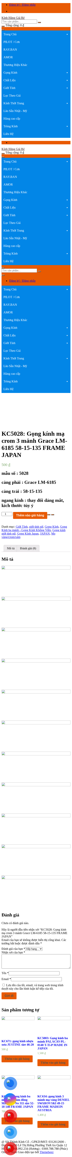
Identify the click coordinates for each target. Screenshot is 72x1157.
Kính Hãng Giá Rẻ (13, 17)
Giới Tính (9, 88)
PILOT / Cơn (11, 42)
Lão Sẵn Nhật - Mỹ (15, 111)
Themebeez (47, 1152)
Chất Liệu (9, 80)
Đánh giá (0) (28, 548)
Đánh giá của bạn (13, 948)
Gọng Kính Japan (28, 533)
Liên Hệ (8, 134)
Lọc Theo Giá (12, 95)
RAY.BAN (10, 49)
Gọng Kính (10, 72)
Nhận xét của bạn (13, 952)
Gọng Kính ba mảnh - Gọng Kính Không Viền (34, 528)
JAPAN (45, 533)
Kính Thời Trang (13, 103)
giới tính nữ (36, 526)
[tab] (11, 548)
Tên (5, 973)
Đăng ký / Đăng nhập (22, 4)
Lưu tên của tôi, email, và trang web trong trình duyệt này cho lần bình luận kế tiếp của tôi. (32, 987)
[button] (67, 34)
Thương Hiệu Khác (15, 65)
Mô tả (11, 548)
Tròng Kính (10, 126)
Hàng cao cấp (11, 118)
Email (6, 979)
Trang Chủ (10, 34)
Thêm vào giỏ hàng (30, 515)
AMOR (8, 57)
